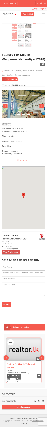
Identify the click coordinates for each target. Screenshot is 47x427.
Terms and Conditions (29, 418)
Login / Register (40, 9)
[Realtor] (9, 13)
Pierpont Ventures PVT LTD (14, 239)
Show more (22, 160)
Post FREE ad (28, 14)
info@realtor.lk (9, 401)
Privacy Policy (15, 418)
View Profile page (10, 252)
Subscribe (4, 3)
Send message (23, 407)
